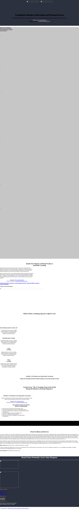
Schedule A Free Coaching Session (39, 20)
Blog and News (3, 493)
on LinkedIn (2, 499)
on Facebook (2, 498)
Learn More (39, 377)
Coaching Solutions (4, 491)
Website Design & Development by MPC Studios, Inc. (18, 508)
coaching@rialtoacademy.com (44, 21)
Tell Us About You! (4, 494)
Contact (1, 506)
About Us (2, 492)
